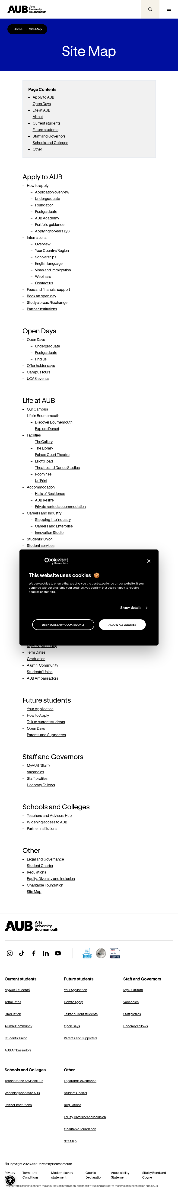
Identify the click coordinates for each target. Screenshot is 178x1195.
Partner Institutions (42, 828)
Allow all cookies (122, 624)
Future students (45, 129)
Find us (41, 359)
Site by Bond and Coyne (154, 1175)
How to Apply (38, 715)
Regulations (36, 872)
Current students (46, 123)
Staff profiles (37, 778)
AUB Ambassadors (42, 678)
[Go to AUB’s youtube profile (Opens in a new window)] (58, 953)
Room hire (43, 474)
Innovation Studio (49, 532)
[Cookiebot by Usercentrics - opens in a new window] (48, 561)
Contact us (44, 283)
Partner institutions (42, 309)
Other (37, 149)
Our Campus (37, 409)
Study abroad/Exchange (47, 302)
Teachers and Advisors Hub (49, 815)
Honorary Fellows (41, 785)
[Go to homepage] (42, 926)
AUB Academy (47, 218)
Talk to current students (46, 722)
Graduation (36, 658)
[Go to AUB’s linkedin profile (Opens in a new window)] (46, 953)
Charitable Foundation (45, 885)
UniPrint (41, 480)
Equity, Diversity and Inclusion (51, 878)
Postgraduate (46, 211)
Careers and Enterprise (54, 526)
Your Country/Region (52, 250)
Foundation (44, 205)
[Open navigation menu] (168, 9)
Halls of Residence (50, 493)
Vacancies (35, 772)
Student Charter (40, 865)
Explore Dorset (47, 428)
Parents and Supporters (46, 734)
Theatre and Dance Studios (57, 467)
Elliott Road (44, 461)
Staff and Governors (49, 136)
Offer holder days (41, 365)
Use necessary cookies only (63, 624)
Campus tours (38, 372)
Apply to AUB (43, 97)
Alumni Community (42, 665)
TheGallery (44, 441)
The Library (44, 448)
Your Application (40, 709)
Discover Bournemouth (54, 422)
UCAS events (38, 378)
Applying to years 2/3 (52, 231)
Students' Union (40, 539)
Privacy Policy (10, 1175)
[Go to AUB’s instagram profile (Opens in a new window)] (10, 953)
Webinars (43, 276)
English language (49, 263)
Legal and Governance (45, 859)
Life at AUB (41, 110)
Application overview (52, 192)
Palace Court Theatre (52, 454)
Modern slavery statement (62, 1175)
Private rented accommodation (60, 506)
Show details (130, 608)
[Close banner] (148, 561)
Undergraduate (47, 198)
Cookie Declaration (94, 1175)
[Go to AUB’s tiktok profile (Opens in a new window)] (22, 953)
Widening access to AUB (47, 822)
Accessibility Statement (120, 1175)
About (38, 116)
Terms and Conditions (30, 1175)
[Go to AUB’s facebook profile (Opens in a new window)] (34, 953)
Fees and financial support (48, 289)
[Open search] (150, 9)
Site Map (34, 891)
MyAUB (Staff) (38, 765)
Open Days (42, 103)
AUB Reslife (44, 500)
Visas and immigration (53, 270)
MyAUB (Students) (42, 645)
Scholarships (45, 257)
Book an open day (41, 296)
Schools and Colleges (50, 142)
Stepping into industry (53, 519)
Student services (40, 545)
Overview (43, 244)
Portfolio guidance (49, 224)
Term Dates (36, 652)
